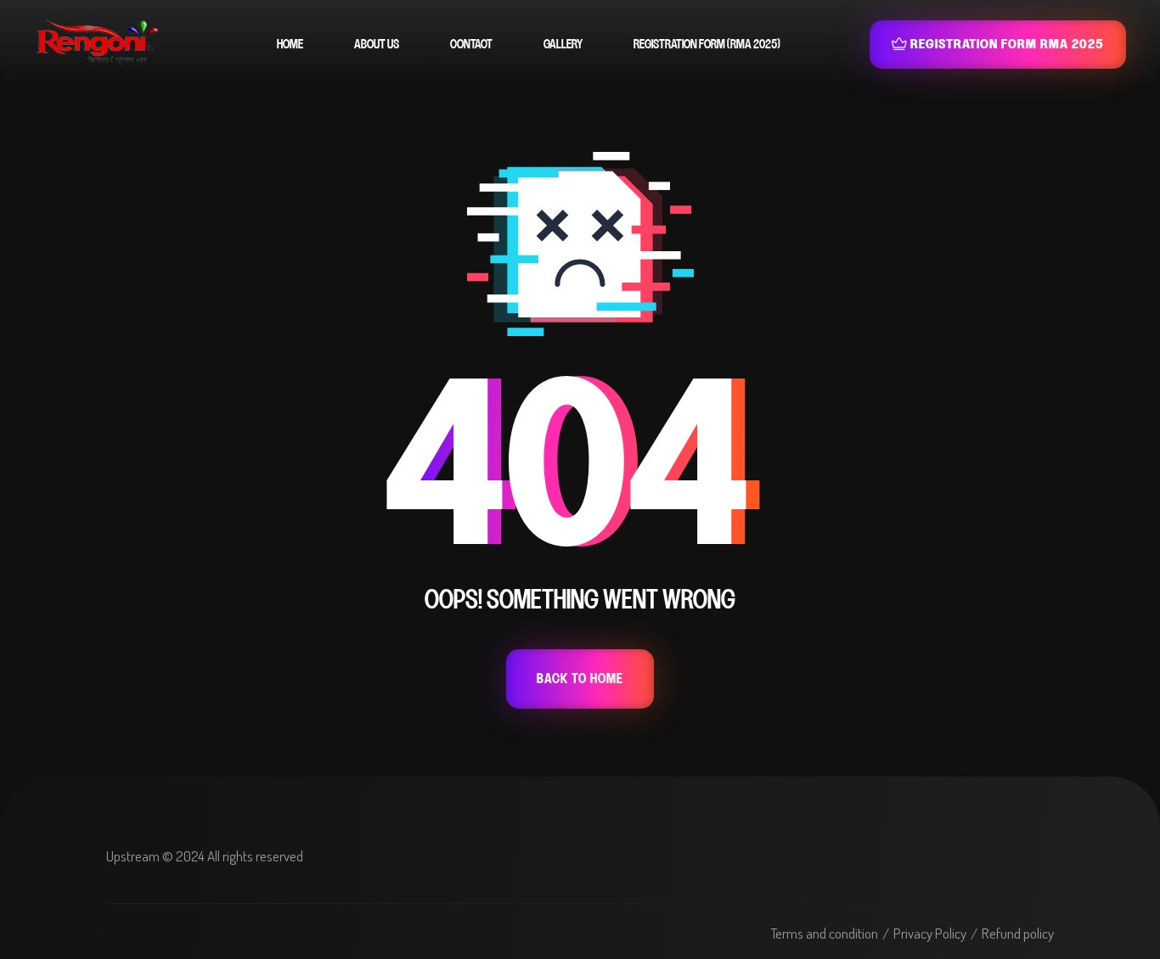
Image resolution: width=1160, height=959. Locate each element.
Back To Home (580, 679)
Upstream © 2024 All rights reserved (204, 856)
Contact (471, 44)
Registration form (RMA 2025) (706, 44)
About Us (376, 44)
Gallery (563, 44)
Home (290, 44)
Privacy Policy (929, 933)
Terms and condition (824, 933)
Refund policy (1018, 933)
